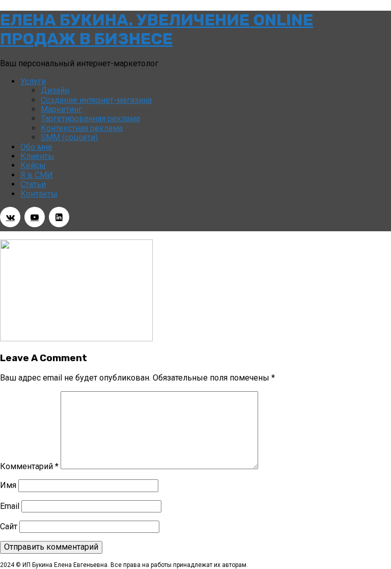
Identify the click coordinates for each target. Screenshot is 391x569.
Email (9, 506)
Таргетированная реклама (90, 118)
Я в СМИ (36, 175)
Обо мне (36, 147)
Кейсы (33, 165)
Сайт (8, 526)
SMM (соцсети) (69, 137)
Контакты (39, 194)
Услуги (33, 81)
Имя (8, 485)
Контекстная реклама (82, 128)
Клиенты (37, 156)
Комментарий (29, 466)
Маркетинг (61, 109)
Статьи (33, 184)
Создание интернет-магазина (96, 100)
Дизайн (55, 90)
